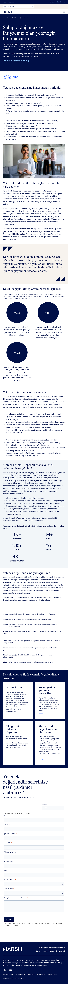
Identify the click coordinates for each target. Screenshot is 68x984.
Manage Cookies (52, 974)
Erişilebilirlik (30, 974)
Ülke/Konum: (8, 861)
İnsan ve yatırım (42, 951)
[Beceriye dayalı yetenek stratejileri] (50, 713)
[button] (64, 2)
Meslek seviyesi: (9, 880)
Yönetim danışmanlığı (57, 951)
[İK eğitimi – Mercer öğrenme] (17, 749)
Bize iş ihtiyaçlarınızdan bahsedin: (15, 898)
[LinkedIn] (10, 969)
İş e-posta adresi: (9, 834)
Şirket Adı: (7, 843)
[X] (5, 969)
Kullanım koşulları (8, 974)
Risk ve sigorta (43, 948)
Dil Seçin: (45, 804)
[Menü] (64, 12)
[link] (5, 77)
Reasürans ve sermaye (57, 948)
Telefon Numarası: (10, 852)
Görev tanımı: (8, 889)
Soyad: (6, 825)
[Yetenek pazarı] (17, 713)
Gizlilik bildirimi (20, 974)
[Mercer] (9, 12)
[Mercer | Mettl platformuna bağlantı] (50, 759)
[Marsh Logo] (12, 949)
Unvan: (6, 870)
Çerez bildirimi (41, 974)
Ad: (5, 815)
